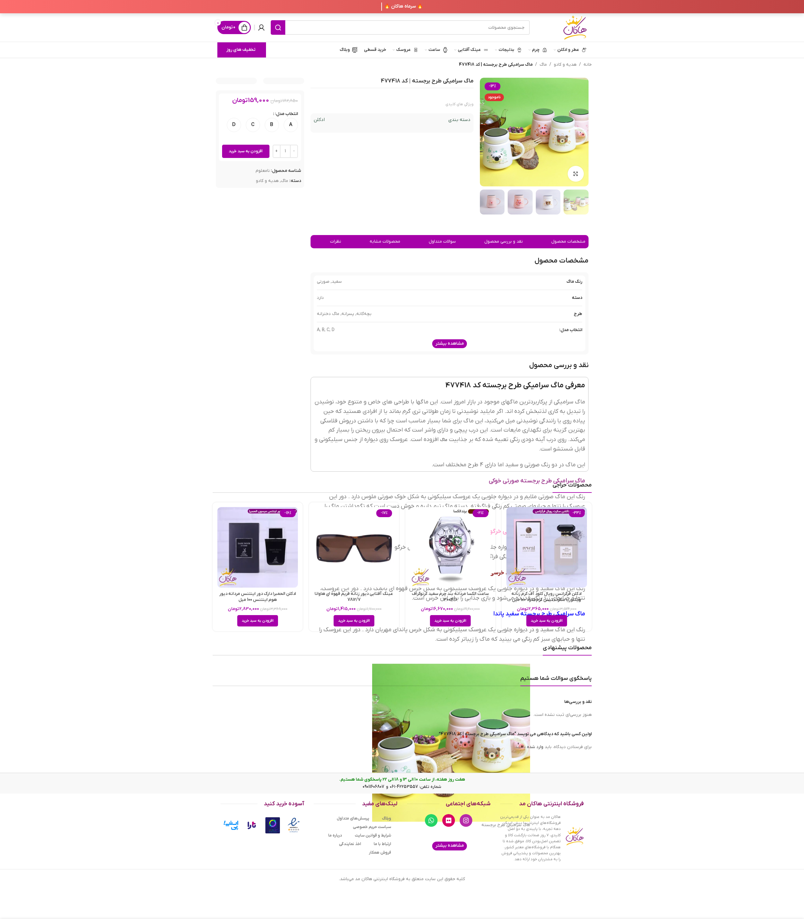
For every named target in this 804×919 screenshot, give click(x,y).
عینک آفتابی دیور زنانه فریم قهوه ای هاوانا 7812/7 (354, 597)
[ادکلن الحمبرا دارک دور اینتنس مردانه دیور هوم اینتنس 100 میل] (257, 547)
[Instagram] (466, 820)
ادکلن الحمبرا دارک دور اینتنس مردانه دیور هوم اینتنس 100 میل (257, 597)
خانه (587, 65)
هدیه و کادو (565, 65)
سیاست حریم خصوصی (372, 827)
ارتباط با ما (382, 844)
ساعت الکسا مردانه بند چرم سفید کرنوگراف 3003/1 (450, 597)
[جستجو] (278, 27)
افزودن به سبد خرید (246, 151)
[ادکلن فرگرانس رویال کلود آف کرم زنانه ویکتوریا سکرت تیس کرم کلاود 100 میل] (546, 547)
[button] (546, 620)
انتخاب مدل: (286, 114)
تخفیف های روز (241, 50)
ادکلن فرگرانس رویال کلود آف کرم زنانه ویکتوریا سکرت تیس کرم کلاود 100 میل (546, 597)
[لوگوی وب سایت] (575, 27)
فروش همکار (380, 852)
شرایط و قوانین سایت (373, 835)
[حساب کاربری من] (261, 27)
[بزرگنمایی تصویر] (575, 174)
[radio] (291, 125)
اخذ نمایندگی (350, 844)
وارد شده (535, 747)
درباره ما (335, 835)
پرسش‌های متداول (353, 818)
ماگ (543, 65)
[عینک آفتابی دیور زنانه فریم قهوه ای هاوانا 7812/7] (354, 547)
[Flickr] (448, 820)
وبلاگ (386, 818)
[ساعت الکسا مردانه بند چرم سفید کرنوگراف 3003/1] (450, 547)
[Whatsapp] (431, 820)
